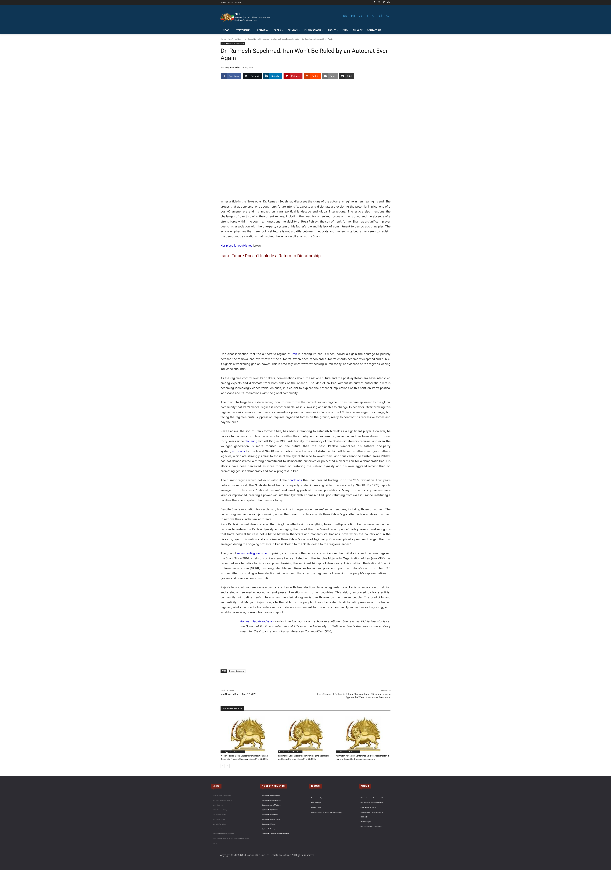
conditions (295, 480)
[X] (384, 2)
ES (380, 15)
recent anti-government (253, 553)
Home (223, 39)
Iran (294, 354)
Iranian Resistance (236, 671)
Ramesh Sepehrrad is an (257, 621)
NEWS (216, 786)
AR (374, 15)
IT (367, 15)
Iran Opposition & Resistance (256, 39)
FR (353, 15)
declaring (251, 441)
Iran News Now (234, 39)
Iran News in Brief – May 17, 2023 (238, 694)
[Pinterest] (379, 2)
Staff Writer (235, 67)
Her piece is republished (237, 245)
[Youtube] (388, 2)
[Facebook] (374, 2)
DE (360, 15)
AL (387, 15)
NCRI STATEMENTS (273, 786)
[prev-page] (223, 766)
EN (345, 15)
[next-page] (228, 766)
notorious (238, 451)
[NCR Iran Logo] (246, 17)
